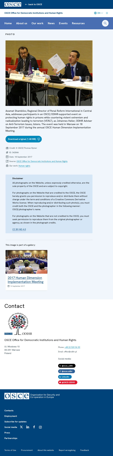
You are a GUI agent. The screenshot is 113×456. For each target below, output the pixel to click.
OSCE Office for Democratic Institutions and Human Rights (33, 12)
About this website (46, 450)
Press (7, 432)
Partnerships (10, 438)
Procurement (27, 450)
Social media (10, 427)
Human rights (24, 165)
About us (21, 23)
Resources (78, 23)
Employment (10, 416)
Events (63, 23)
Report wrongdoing (67, 450)
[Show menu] (107, 13)
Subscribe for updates (15, 421)
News (51, 23)
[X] (21, 427)
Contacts (9, 410)
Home (8, 23)
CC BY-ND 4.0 (19, 229)
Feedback (84, 450)
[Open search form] (105, 23)
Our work (37, 23)
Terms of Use (10, 450)
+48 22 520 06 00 (72, 347)
